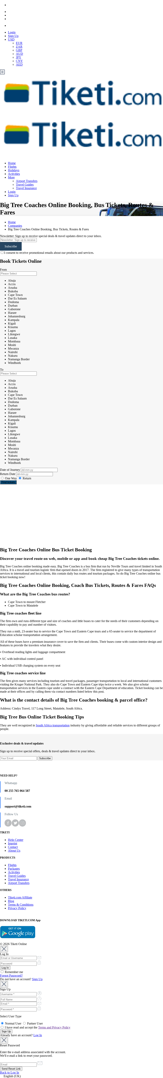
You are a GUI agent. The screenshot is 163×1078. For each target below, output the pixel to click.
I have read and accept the (37, 1027)
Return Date (8, 474)
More (11, 177)
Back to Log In (9, 1072)
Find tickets (8, 482)
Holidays (13, 170)
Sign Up (13, 36)
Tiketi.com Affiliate (20, 897)
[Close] (4, 949)
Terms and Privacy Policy (54, 1027)
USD (11, 39)
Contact (13, 847)
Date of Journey (10, 469)
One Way (11, 478)
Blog (11, 901)
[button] (81, 1076)
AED (19, 64)
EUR (19, 43)
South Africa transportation (53, 725)
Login (12, 32)
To (1, 369)
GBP (19, 50)
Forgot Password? (11, 975)
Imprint (12, 843)
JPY (18, 57)
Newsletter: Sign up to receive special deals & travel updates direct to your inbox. (51, 236)
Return (26, 478)
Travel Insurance (26, 188)
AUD (19, 53)
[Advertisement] (81, 515)
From (3, 269)
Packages (14, 868)
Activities (14, 173)
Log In (37, 1035)
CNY (19, 61)
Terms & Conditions (20, 904)
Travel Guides (25, 184)
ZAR (19, 46)
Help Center (15, 839)
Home (12, 163)
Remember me (13, 972)
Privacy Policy (17, 908)
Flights (12, 166)
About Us (14, 850)
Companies (15, 225)
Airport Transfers (26, 181)
